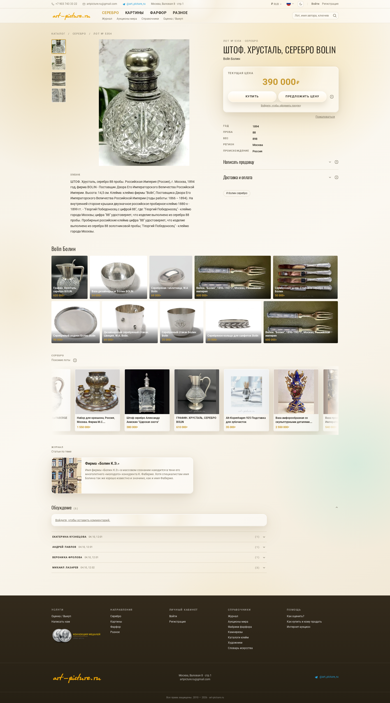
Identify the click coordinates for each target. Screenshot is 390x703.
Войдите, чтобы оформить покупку (281, 105)
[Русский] (290, 3)
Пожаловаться (325, 116)
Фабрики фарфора (240, 626)
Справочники (150, 18)
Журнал (107, 18)
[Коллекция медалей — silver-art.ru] (76, 636)
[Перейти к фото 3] (58, 79)
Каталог (58, 33)
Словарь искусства (240, 648)
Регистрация (330, 3)
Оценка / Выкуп (173, 18)
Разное (180, 13)
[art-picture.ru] (71, 16)
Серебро (110, 13)
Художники (235, 642)
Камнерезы (235, 632)
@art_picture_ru (136, 3)
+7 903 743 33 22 (66, 3)
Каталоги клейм (238, 637)
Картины (134, 13)
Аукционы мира (127, 18)
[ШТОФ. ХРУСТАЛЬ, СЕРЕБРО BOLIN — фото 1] (144, 102)
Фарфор (158, 13)
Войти (315, 3)
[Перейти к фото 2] (58, 63)
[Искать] (334, 15)
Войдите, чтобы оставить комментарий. (82, 520)
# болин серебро (236, 193)
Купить (252, 96)
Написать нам (60, 621)
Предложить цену (302, 96)
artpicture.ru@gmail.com (102, 3)
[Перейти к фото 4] (58, 95)
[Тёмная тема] (301, 4)
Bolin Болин (231, 59)
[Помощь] (332, 97)
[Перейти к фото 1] (58, 46)
